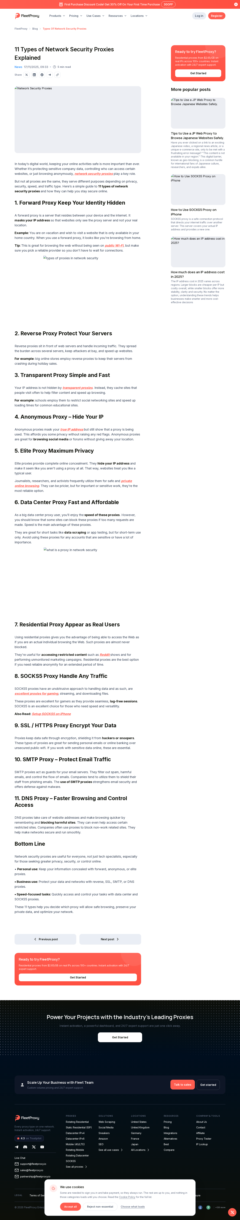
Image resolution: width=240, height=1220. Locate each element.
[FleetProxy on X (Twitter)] (34, 1147)
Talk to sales (182, 1084)
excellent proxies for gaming (36, 693)
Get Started (78, 977)
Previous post (48, 939)
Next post (107, 939)
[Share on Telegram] (50, 75)
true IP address (71, 429)
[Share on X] (27, 75)
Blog (35, 28)
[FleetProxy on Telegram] (17, 1147)
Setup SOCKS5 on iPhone (51, 714)
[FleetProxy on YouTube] (42, 1147)
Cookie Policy (127, 1196)
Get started (208, 1085)
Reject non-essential (100, 1206)
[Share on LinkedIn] (34, 75)
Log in (199, 16)
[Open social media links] (232, 1212)
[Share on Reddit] (42, 75)
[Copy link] (57, 75)
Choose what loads (133, 1206)
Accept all (70, 1206)
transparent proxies (78, 388)
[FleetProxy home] (28, 15)
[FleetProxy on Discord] (25, 1147)
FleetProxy (21, 28)
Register (217, 16)
